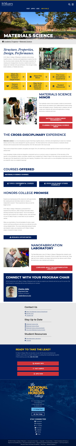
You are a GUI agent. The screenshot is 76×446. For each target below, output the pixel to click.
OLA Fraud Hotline (63, 442)
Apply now (39, 374)
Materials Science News (32, 326)
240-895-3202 (30, 313)
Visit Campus (39, 368)
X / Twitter (39, 425)
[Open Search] (69, 4)
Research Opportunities (21, 237)
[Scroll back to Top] (72, 442)
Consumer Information (33, 441)
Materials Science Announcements (35, 328)
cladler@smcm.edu (24, 296)
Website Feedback (51, 444)
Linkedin (38, 430)
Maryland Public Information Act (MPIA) (30, 444)
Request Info (39, 363)
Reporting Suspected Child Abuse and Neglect (47, 442)
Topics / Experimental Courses (21, 183)
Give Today (38, 414)
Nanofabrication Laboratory (33, 338)
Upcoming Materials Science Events (35, 330)
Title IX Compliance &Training (61, 441)
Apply (33, 8)
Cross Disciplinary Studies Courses (57, 184)
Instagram (39, 423)
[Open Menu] (73, 4)
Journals (28, 340)
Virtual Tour (39, 409)
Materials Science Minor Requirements (56, 119)
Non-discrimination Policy (29, 442)
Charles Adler (23, 289)
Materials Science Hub (32, 324)
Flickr (38, 434)
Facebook (39, 421)
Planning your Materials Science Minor (55, 126)
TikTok (39, 432)
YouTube (38, 428)
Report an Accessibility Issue (14, 442)
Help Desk (43, 444)
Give (37, 8)
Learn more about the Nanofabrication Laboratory (52, 268)
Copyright (42, 441)
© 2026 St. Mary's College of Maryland (17, 441)
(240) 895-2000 (38, 406)
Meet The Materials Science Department (36, 311)
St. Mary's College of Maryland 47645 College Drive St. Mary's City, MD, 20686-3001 (38, 402)
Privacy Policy (49, 441)
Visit (28, 8)
